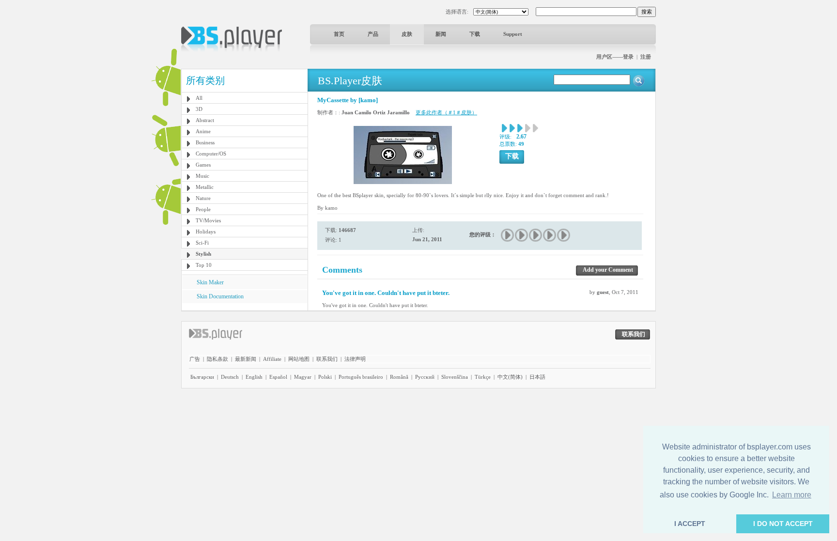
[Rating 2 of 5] (522, 235)
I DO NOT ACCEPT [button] (783, 523)
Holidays (206, 231)
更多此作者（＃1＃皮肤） (446, 112)
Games (203, 165)
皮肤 (407, 34)
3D (199, 109)
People (203, 209)
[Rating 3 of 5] (536, 235)
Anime (203, 131)
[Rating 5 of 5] (564, 235)
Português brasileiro (361, 377)
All (199, 98)
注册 (645, 57)
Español (278, 377)
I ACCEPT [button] (689, 523)
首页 (339, 34)
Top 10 (204, 265)
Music (202, 176)
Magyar (302, 377)
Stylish (203, 254)
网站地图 (299, 359)
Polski (325, 377)
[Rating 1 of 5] (508, 235)
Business (205, 142)
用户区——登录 (615, 57)
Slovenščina (454, 377)
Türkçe (483, 377)
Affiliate (272, 359)
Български (202, 377)
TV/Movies (208, 220)
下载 (474, 34)
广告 (194, 359)
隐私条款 (217, 359)
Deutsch (230, 377)
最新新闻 (245, 359)
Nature (203, 198)
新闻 (440, 34)
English (254, 377)
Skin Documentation (220, 296)
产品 (373, 34)
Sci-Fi (202, 243)
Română (399, 377)
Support (512, 34)
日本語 (537, 377)
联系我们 (327, 359)
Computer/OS (211, 153)
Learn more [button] (791, 495)
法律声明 (355, 359)
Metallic (205, 187)
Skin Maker (210, 282)
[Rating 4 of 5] (550, 235)
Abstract (205, 120)
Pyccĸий (424, 377)
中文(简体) (510, 377)
